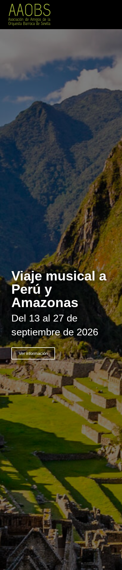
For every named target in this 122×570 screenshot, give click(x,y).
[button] (115, 14)
